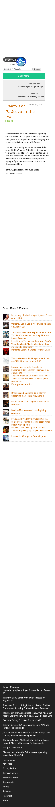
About (6, 800)
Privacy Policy (9, 768)
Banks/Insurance (10, 777)
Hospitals (7, 796)
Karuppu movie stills (13, 747)
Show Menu (23, 75)
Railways (7, 791)
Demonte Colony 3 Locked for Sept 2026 (22, 720)
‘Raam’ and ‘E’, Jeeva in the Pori (20, 111)
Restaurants (8, 782)
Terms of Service (11, 773)
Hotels (6, 786)
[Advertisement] (27, 28)
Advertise (7, 764)
